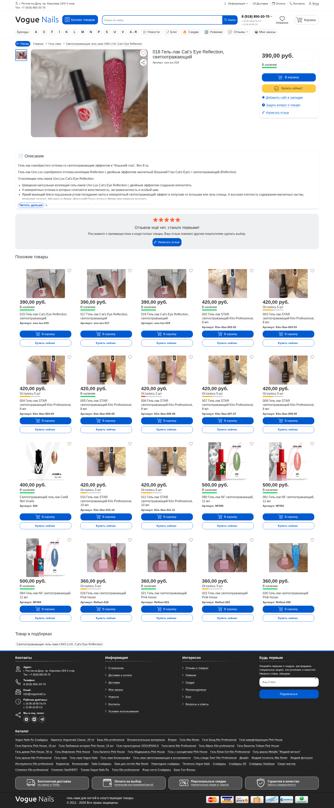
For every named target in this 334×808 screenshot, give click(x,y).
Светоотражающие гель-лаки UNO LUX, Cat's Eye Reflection (59, 644)
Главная (38, 43)
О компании (116, 667)
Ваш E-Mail (268, 682)
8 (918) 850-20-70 (255, 16)
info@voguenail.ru (34, 693)
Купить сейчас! (291, 88)
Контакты (114, 704)
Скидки (191, 32)
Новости (151, 32)
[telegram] (42, 719)
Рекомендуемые (196, 689)
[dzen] (26, 719)
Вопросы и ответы (197, 704)
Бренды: (23, 32)
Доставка (114, 682)
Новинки (213, 32)
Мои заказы (265, 32)
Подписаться (288, 694)
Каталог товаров (83, 19)
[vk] (34, 719)
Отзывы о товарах (197, 667)
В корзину (292, 77)
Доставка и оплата (120, 675)
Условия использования (123, 711)
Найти (231, 19)
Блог (171, 32)
